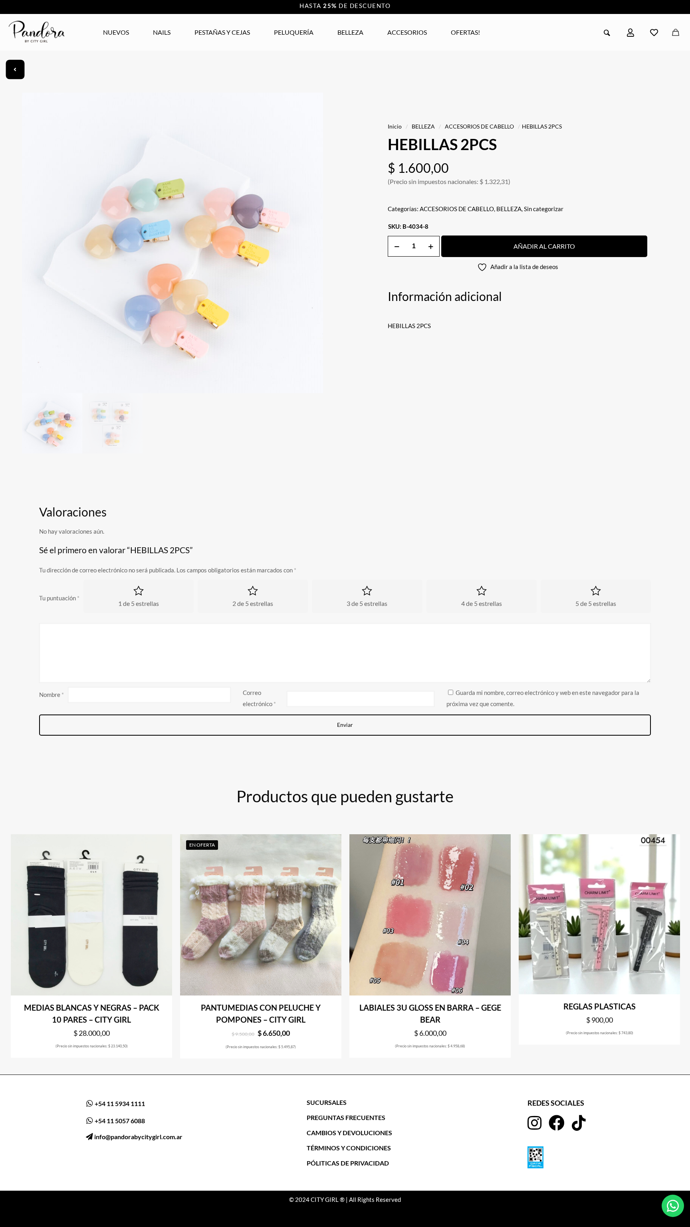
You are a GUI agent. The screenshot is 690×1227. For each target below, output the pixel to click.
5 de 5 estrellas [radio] (595, 603)
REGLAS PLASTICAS (599, 1006)
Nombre (51, 694)
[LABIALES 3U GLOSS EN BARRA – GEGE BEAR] (430, 914)
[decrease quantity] (397, 246)
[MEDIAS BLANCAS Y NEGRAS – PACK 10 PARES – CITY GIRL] (91, 914)
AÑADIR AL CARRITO (544, 246)
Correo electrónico (259, 698)
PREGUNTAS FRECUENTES (346, 1117)
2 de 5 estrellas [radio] (252, 603)
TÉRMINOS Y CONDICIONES (349, 1148)
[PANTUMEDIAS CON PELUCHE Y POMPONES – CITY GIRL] (260, 914)
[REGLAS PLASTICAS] (599, 914)
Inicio (395, 126)
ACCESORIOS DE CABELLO (479, 126)
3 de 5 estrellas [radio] (367, 603)
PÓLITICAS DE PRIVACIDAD (348, 1163)
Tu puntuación (59, 598)
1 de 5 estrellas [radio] (138, 603)
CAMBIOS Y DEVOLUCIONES (349, 1132)
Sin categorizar (543, 208)
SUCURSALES (327, 1102)
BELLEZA (423, 126)
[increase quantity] (431, 246)
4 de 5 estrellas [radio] (481, 603)
